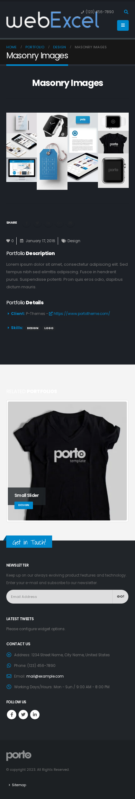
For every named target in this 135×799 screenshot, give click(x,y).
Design (74, 240)
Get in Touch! (29, 542)
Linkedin (35, 714)
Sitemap (19, 785)
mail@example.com (45, 676)
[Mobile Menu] (123, 25)
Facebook (26, 222)
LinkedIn (48, 222)
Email (70, 222)
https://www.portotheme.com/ (81, 313)
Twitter (37, 222)
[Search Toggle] (126, 12)
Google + (59, 222)
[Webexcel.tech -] (22, 20)
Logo (48, 328)
